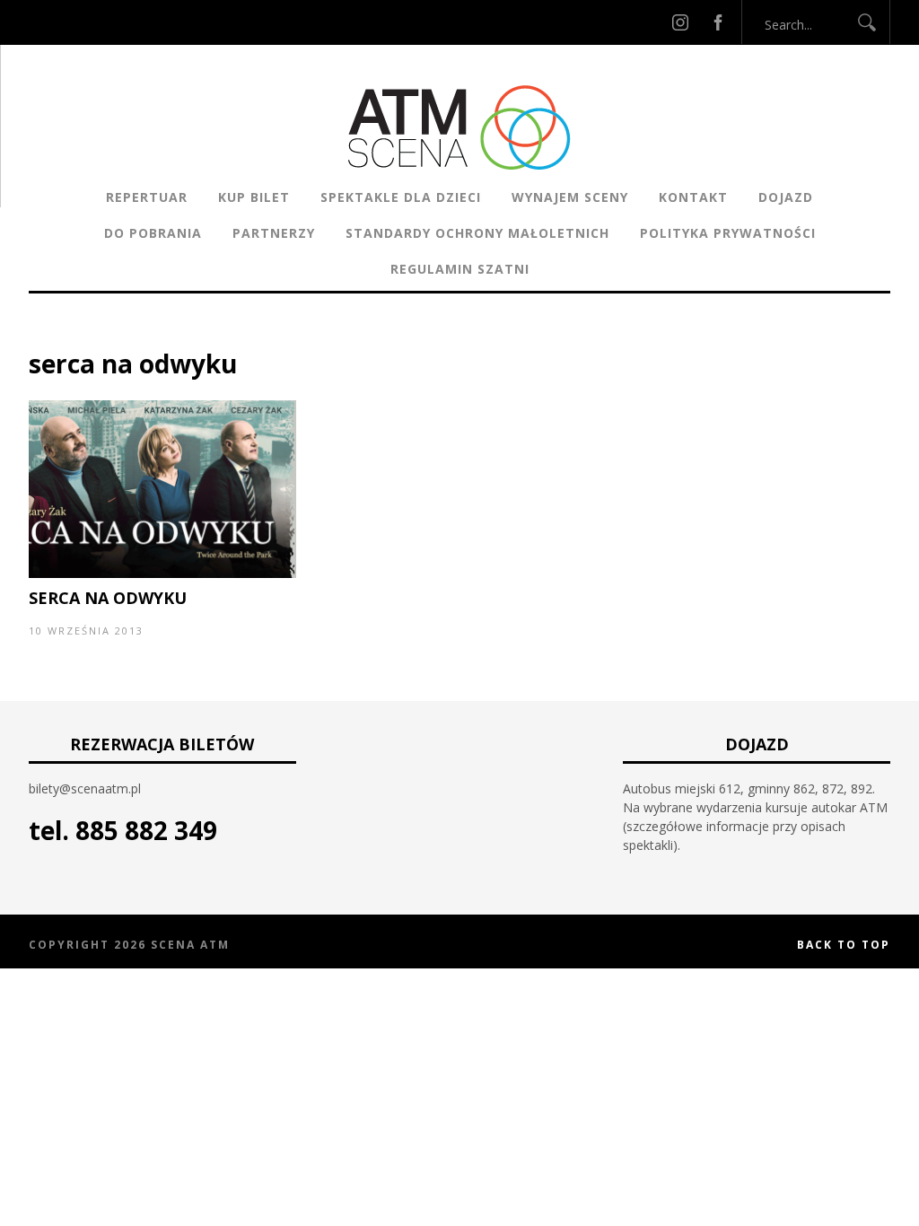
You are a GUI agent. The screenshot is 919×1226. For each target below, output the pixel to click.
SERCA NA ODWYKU (108, 598)
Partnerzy (273, 232)
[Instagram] (680, 22)
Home (47, 336)
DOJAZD (785, 197)
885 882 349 (146, 830)
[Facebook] (718, 22)
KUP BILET (254, 197)
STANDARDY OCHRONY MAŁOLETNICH (477, 232)
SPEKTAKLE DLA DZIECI (400, 197)
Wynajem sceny (570, 197)
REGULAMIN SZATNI (460, 268)
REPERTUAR (147, 197)
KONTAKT (693, 197)
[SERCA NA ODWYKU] (162, 573)
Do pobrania (153, 232)
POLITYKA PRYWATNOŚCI (728, 232)
